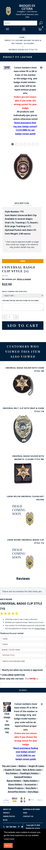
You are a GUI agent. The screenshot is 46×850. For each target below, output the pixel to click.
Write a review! (24, 279)
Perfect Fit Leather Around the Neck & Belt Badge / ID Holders (23, 42)
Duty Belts (31, 788)
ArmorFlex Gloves (17, 791)
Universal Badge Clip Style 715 (23, 50)
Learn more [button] (9, 839)
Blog (5, 820)
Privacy (6, 813)
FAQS (25, 813)
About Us (7, 809)
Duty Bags (33, 791)
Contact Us (28, 816)
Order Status (9, 816)
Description (22, 203)
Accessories (30, 784)
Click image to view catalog (7, 722)
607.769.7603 (11, 827)
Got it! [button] (8, 845)
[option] (12, 144)
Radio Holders (31, 780)
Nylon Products (16, 788)
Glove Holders (15, 784)
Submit (23, 690)
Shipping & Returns (31, 809)
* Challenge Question (12, 675)
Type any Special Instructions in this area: (20, 300)
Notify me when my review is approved (22, 670)
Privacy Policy (39, 628)
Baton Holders (14, 780)
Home (21, 37)
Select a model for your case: (14, 291)
